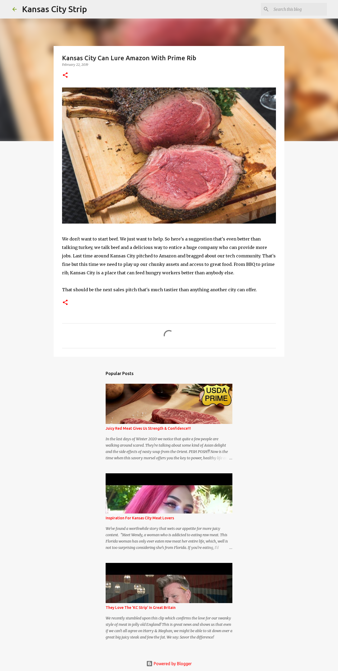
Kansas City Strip (54, 9)
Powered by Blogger (172, 663)
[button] (65, 75)
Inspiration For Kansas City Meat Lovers (140, 518)
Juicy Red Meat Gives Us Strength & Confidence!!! (148, 428)
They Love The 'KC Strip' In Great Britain (141, 607)
